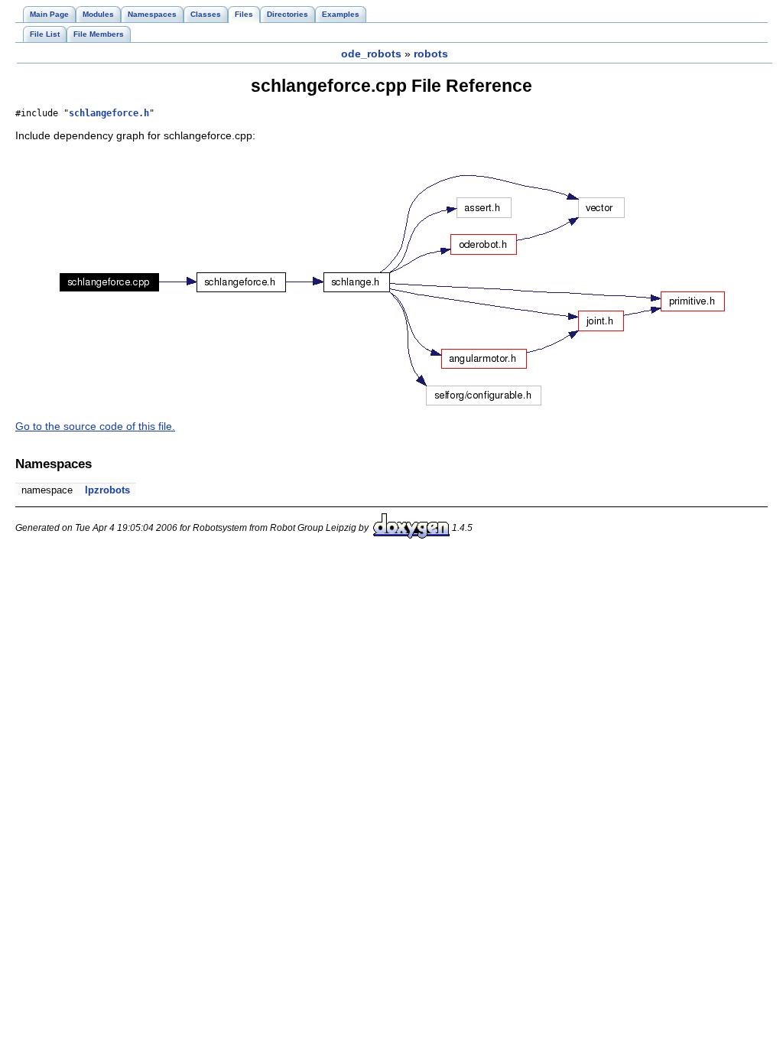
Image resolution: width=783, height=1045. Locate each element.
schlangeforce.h (109, 113)
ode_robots (371, 53)
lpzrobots (107, 490)
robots (431, 53)
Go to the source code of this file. (95, 426)
